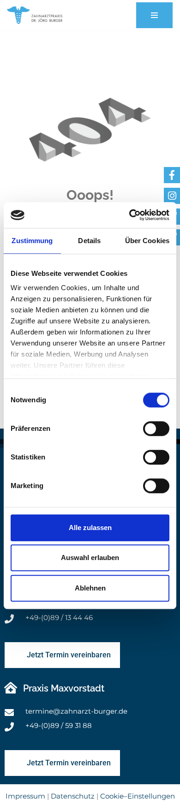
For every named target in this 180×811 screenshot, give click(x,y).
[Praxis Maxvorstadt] (10, 687)
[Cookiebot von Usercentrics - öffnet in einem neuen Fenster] (129, 215)
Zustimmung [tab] (32, 240)
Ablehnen (90, 588)
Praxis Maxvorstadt (63, 688)
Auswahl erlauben (90, 557)
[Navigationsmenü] (154, 15)
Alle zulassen (90, 527)
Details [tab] (89, 240)
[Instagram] (172, 196)
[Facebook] (172, 175)
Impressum (25, 796)
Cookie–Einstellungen (137, 796)
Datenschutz (73, 796)
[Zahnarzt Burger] (34, 15)
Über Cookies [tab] (147, 240)
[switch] (156, 428)
